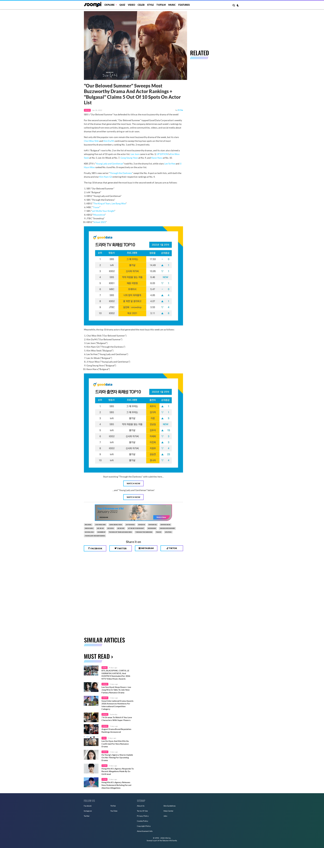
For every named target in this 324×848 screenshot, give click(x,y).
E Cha (180, 110)
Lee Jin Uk (100, 528)
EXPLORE (110, 4)
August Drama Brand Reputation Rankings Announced (116, 730)
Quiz (122, 4)
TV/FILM (161, 4)
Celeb (141, 4)
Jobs (165, 816)
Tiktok (173, 548)
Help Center (168, 811)
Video (131, 4)
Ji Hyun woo (130, 524)
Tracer (96, 207)
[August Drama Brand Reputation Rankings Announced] (91, 729)
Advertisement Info (145, 831)
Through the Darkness (121, 173)
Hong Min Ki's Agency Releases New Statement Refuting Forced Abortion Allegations (116, 785)
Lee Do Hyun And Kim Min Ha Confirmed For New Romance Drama (115, 744)
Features (184, 4)
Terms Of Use (142, 811)
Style (150, 4)
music (105, 667)
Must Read (97, 656)
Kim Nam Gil (105, 176)
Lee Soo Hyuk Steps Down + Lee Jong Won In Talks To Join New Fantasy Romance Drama (116, 690)
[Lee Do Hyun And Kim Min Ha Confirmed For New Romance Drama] (91, 741)
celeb (104, 765)
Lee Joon (135, 154)
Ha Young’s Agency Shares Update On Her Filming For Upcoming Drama (117, 757)
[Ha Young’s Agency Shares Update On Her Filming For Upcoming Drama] (91, 755)
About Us (141, 806)
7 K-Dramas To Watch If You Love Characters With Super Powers (117, 718)
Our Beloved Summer (167, 528)
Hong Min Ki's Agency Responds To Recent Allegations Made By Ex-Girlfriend (118, 771)
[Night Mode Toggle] (237, 5)
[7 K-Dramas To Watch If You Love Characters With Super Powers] (91, 717)
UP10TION (162, 154)
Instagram (147, 548)
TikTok (113, 806)
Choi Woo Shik (91, 140)
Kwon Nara (157, 157)
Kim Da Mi (108, 140)
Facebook (96, 548)
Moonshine (99, 214)
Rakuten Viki (167, 841)
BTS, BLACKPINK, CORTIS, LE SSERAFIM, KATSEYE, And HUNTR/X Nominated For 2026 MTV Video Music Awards (116, 674)
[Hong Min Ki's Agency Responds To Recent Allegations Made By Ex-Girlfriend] (91, 769)
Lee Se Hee (169, 163)
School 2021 (99, 222)
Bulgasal (88, 524)
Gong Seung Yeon (129, 157)
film (104, 738)
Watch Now (133, 483)
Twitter (122, 548)
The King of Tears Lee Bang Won (120, 532)
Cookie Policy (142, 821)
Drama (87, 110)
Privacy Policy (143, 816)
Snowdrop (101, 532)
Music (172, 4)
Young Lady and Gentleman (109, 163)
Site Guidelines (170, 806)
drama (105, 684)
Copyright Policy (144, 826)
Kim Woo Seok (165, 524)
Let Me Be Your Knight (103, 210)
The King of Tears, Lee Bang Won (109, 203)
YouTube (113, 811)
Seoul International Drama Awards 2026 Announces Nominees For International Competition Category (117, 705)
